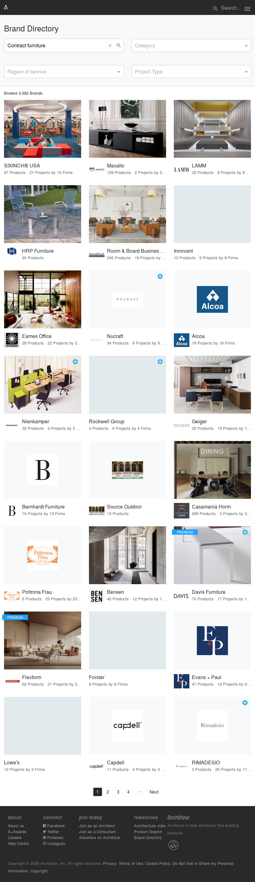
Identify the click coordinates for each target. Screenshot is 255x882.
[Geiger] (212, 385)
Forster (96, 677)
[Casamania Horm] (212, 470)
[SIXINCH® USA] (42, 129)
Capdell (115, 762)
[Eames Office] (42, 299)
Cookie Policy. (158, 863)
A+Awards (17, 831)
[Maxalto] (127, 129)
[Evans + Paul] (212, 640)
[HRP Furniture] (42, 214)
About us (16, 825)
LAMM (199, 165)
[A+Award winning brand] (160, 276)
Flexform (31, 677)
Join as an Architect (97, 825)
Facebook (55, 825)
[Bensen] (127, 555)
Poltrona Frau (37, 591)
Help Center (18, 843)
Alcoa (198, 336)
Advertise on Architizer (99, 837)
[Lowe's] (42, 726)
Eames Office (37, 336)
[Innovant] (212, 214)
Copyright (39, 871)
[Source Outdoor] (127, 470)
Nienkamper (35, 421)
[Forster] (127, 640)
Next (154, 792)
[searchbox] (137, 44)
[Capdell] (127, 726)
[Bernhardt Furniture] (42, 470)
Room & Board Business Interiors (136, 250)
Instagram (55, 843)
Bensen (115, 591)
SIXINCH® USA (22, 165)
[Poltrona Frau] (42, 555)
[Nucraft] (127, 299)
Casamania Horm (211, 506)
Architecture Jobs (150, 825)
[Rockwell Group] (127, 385)
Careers (15, 837)
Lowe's (12, 762)
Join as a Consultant (97, 831)
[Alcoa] (212, 299)
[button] (112, 45)
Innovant (183, 250)
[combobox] (191, 45)
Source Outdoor (124, 506)
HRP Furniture (38, 250)
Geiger (199, 421)
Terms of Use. (131, 863)
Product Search (148, 831)
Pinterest (54, 837)
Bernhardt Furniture (43, 506)
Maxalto (115, 165)
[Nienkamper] (42, 385)
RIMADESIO (206, 762)
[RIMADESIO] (212, 726)
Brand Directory (148, 837)
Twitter (52, 831)
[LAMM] (212, 129)
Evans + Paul (206, 677)
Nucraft (115, 336)
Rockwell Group (106, 421)
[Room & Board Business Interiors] (127, 214)
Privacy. (110, 863)
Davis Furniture (208, 591)
